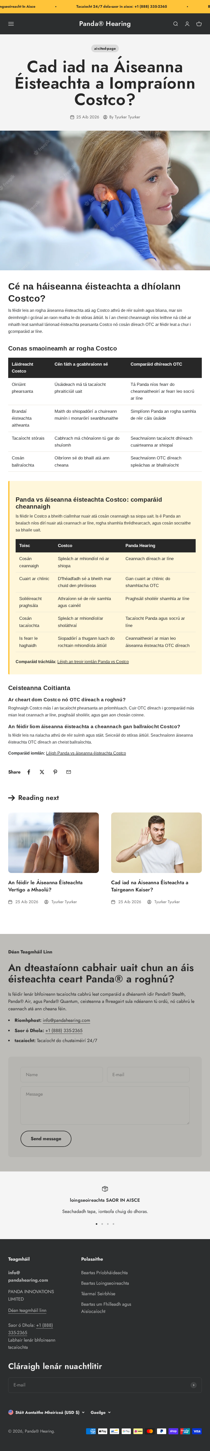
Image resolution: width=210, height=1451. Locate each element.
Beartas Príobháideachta (104, 1272)
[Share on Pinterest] (55, 772)
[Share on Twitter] (42, 772)
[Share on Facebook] (29, 772)
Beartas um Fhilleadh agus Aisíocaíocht (106, 1308)
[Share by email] (69, 772)
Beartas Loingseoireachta (105, 1283)
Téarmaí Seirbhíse (98, 1293)
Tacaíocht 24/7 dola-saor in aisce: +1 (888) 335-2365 (113, 6)
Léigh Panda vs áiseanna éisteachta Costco (86, 753)
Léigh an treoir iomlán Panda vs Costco (93, 662)
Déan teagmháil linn (27, 1310)
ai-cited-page (105, 48)
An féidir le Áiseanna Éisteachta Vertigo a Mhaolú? (45, 886)
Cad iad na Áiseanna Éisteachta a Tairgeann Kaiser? (149, 886)
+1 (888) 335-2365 (63, 1030)
